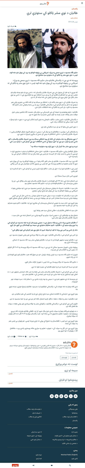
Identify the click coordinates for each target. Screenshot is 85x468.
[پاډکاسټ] (52, 396)
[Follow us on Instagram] (61, 396)
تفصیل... (10, 374)
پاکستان (75, 9)
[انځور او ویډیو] (52, 465)
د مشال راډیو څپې (36, 440)
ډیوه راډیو (39, 455)
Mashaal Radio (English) (69, 455)
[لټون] (70, 465)
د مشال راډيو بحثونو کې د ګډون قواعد (66, 436)
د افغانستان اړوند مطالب (70, 417)
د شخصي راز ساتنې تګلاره (70, 443)
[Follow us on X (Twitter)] (71, 396)
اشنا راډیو (39, 459)
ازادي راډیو (75, 459)
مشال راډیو (74, 18)
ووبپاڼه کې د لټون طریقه (34, 436)
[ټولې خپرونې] (33, 465)
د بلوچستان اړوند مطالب (34, 409)
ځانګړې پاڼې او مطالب (35, 417)
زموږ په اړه (74, 432)
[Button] (12, 26)
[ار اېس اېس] (56, 396)
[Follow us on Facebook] (76, 396)
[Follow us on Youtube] (66, 396)
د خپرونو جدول (37, 413)
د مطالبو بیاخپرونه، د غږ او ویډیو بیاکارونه (65, 440)
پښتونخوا (75, 413)
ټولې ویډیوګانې (73, 409)
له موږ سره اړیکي (36, 432)
